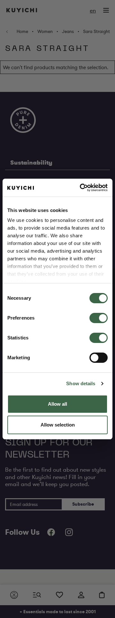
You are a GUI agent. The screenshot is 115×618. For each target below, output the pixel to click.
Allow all (57, 404)
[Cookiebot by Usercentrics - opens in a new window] (81, 187)
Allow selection (58, 424)
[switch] (98, 318)
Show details (80, 383)
